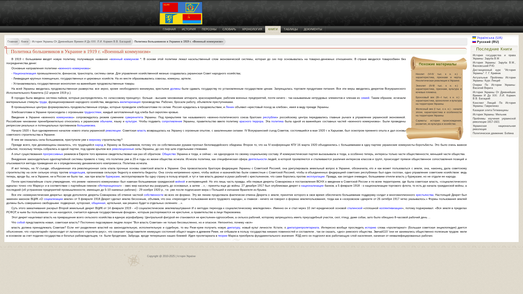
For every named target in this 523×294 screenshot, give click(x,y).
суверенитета (134, 117)
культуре (131, 121)
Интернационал (109, 185)
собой (21, 222)
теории (222, 235)
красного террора (251, 121)
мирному (95, 139)
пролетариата (309, 227)
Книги (273, 29)
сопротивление (172, 121)
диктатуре (293, 227)
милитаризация (130, 102)
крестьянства (425, 194)
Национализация (24, 73)
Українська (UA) (489, 37)
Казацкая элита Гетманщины (490, 110)
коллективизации (390, 208)
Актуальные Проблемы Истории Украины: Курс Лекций (494, 79)
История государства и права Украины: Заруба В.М (494, 57)
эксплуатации (315, 176)
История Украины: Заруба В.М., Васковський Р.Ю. (494, 64)
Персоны (209, 29)
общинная (98, 203)
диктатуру (233, 227)
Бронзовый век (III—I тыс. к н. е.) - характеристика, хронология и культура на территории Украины (439, 100)
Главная (169, 29)
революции (113, 130)
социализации (53, 198)
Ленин (230, 107)
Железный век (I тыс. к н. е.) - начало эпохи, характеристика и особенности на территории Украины (439, 112)
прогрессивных (53, 154)
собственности (153, 194)
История (189, 29)
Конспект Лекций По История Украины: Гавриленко (494, 104)
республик (270, 117)
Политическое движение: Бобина (493, 133)
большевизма (86, 125)
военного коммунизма (74, 68)
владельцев (77, 172)
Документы (313, 29)
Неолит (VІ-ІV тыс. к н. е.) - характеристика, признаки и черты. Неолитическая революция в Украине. (439, 77)
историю (370, 227)
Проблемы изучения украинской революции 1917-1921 (494, 120)
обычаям (106, 121)
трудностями (92, 112)
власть (141, 130)
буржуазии (113, 176)
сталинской (354, 208)
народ (99, 144)
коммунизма (64, 117)
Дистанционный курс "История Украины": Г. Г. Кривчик (494, 71)
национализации (312, 185)
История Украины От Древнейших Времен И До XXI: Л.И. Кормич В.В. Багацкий (494, 95)
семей (365, 97)
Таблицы (291, 29)
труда (43, 102)
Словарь (229, 29)
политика (277, 121)
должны (175, 88)
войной (180, 181)
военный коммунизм (125, 59)
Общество (169, 154)
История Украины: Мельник (489, 114)
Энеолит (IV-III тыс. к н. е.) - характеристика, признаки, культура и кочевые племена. (439, 89)
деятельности (257, 159)
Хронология (252, 29)
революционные (123, 148)
